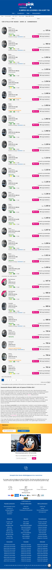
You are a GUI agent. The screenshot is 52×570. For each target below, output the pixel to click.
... (13, 380)
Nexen (29, 394)
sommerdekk (14, 415)
